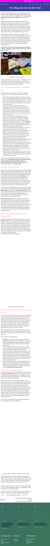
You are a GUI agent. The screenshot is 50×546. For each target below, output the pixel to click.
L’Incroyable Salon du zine (7, 198)
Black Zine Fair (4, 190)
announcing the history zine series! (41, 524)
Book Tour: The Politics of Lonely (24, 524)
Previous (3, 499)
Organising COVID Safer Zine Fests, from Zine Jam (13, 162)
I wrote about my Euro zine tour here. (13, 367)
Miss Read (5, 339)
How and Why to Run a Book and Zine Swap (7, 525)
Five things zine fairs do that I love (25, 8)
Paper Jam (28, 121)
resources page (17, 163)
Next (29, 499)
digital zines (16, 540)
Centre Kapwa (21, 176)
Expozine (3, 220)
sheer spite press (4, 4)
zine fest (19, 495)
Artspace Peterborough (8, 373)
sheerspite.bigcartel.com (28, 1)
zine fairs (15, 495)
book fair (8, 495)
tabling (11, 495)
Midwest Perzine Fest (22, 190)
